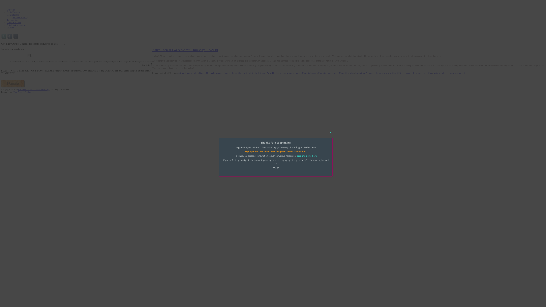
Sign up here (251, 151)
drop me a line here (307, 155)
